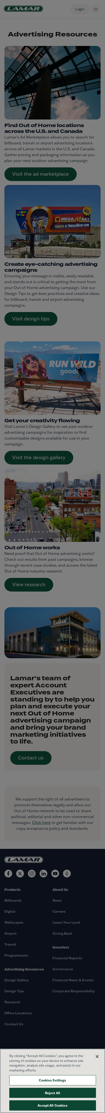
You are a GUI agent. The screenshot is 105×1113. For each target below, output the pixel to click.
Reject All (52, 1093)
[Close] (97, 1056)
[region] (52, 1081)
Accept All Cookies (52, 1105)
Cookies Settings (52, 1080)
